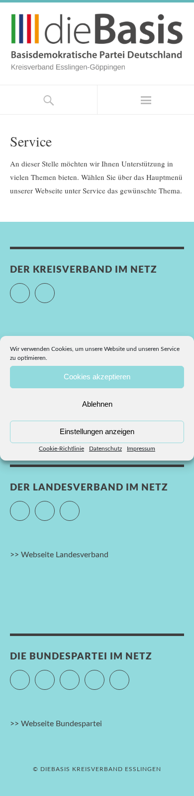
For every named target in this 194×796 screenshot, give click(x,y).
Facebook (29, 288)
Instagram (79, 675)
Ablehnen (97, 404)
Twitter (29, 506)
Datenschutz (105, 449)
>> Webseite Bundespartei (56, 724)
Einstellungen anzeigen (97, 431)
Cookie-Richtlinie (61, 449)
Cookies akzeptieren (97, 376)
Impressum (141, 449)
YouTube (54, 288)
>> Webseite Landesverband (59, 555)
